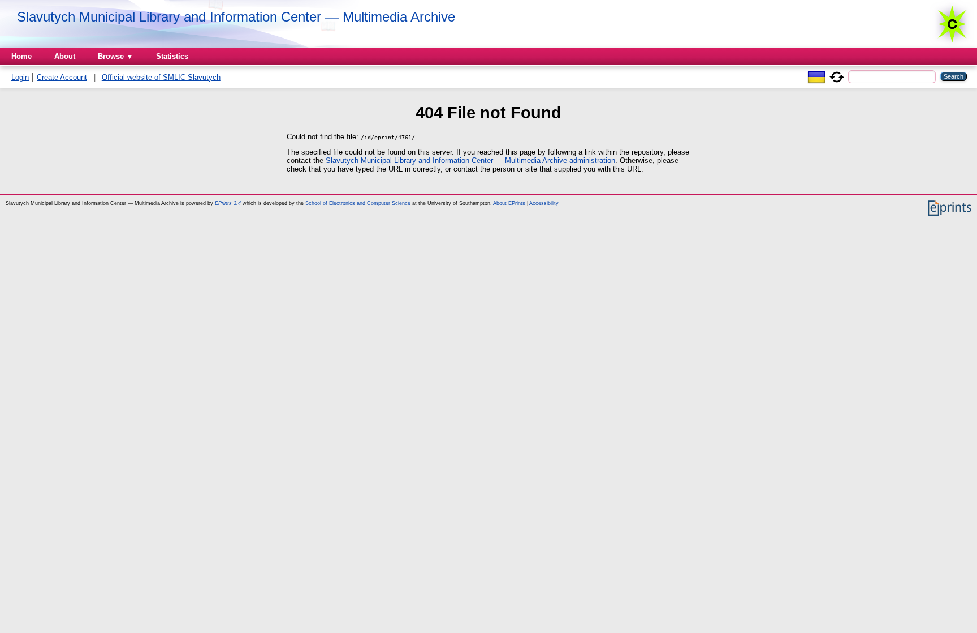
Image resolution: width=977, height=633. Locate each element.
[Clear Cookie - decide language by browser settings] (837, 76)
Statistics (172, 56)
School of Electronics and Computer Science (357, 203)
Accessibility (544, 203)
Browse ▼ (115, 56)
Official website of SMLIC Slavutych (161, 77)
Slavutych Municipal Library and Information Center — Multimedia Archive (236, 16)
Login (20, 77)
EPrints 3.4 (228, 203)
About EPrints (509, 203)
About (64, 56)
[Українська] (816, 76)
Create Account (62, 77)
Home (21, 56)
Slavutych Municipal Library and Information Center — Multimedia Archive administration (470, 160)
